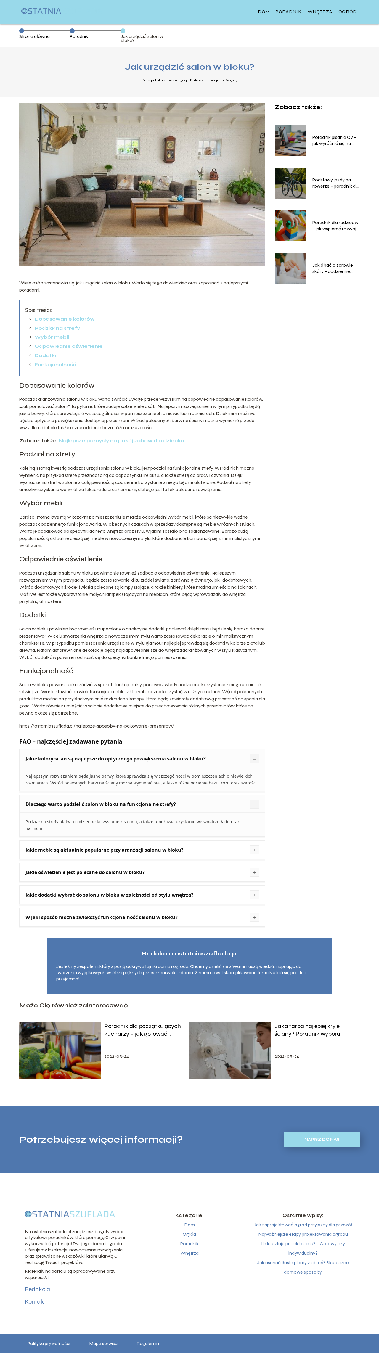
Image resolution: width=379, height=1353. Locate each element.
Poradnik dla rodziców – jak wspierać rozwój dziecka (335, 226)
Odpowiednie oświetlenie (69, 346)
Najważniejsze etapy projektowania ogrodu (303, 1234)
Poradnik (289, 12)
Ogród (347, 12)
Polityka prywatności (49, 1343)
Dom (264, 12)
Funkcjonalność (55, 364)
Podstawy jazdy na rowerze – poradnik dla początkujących (335, 183)
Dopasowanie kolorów (65, 319)
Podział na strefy (57, 328)
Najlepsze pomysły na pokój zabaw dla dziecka (121, 440)
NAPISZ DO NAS (322, 1139)
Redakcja (37, 1289)
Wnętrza (320, 12)
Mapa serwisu (103, 1343)
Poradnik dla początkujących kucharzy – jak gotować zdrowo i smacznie (142, 1030)
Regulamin (147, 1343)
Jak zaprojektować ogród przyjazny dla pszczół (303, 1224)
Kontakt (35, 1301)
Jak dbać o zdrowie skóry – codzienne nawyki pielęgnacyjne (334, 268)
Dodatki (45, 355)
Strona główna (34, 36)
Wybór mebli (52, 337)
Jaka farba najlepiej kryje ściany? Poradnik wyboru (307, 1029)
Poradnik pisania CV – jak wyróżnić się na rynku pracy (334, 140)
